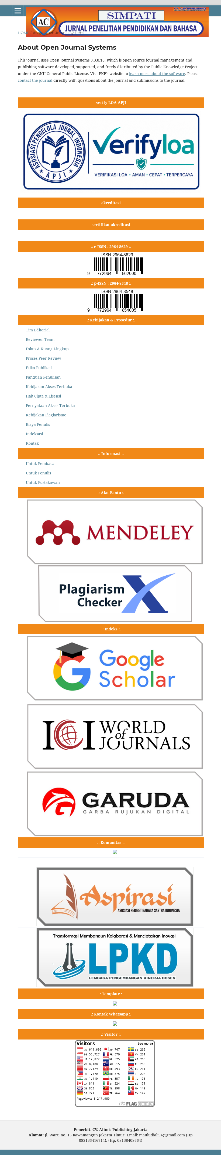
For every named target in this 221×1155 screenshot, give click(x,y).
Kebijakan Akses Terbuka (49, 386)
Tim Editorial (38, 329)
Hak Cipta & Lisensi (43, 396)
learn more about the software (157, 73)
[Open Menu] (17, 10)
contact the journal (35, 80)
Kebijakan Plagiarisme (46, 414)
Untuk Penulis (38, 472)
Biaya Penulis (38, 424)
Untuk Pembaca (40, 463)
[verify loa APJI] (110, 191)
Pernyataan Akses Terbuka (50, 405)
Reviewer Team (40, 339)
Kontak (32, 443)
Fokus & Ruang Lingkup (47, 348)
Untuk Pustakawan (43, 482)
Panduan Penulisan (43, 377)
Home (23, 32)
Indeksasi (34, 433)
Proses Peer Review (43, 358)
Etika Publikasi (39, 367)
